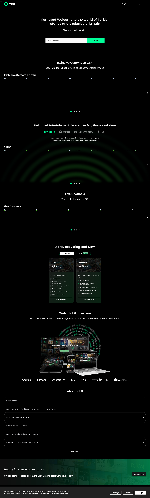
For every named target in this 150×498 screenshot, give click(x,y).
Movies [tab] (66, 131)
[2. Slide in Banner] (76, 111)
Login (139, 4)
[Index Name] (14, 93)
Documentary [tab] (85, 131)
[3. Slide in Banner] (79, 111)
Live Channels (75, 194)
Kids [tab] (103, 131)
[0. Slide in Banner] (71, 111)
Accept (140, 493)
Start (96, 40)
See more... (75, 452)
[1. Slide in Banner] (74, 111)
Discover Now (139, 474)
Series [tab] (52, 131)
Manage (115, 493)
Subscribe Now (61, 300)
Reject (128, 493)
